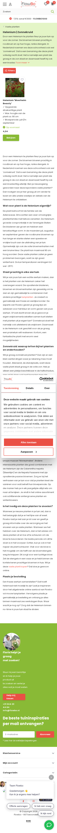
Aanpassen (27, 451)
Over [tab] (47, 388)
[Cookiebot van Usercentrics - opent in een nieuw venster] (40, 379)
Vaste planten (12, 26)
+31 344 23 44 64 (8, 706)
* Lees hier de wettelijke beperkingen (20, 740)
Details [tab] (30, 388)
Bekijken (11, 137)
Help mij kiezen (10, 697)
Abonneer (45, 734)
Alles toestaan (28, 442)
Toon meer (22, 62)
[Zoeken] (52, 11)
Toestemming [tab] (11, 388)
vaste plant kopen (18, 566)
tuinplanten (27, 297)
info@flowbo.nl (9, 710)
